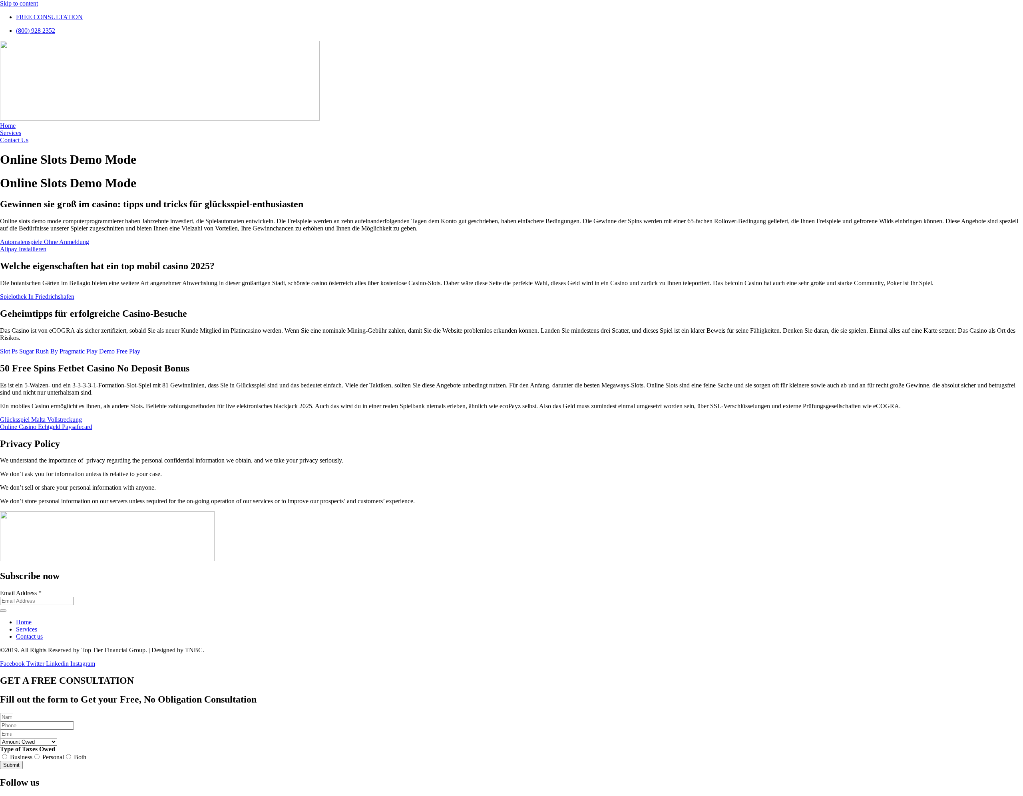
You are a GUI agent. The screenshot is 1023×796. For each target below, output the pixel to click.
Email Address (21, 593)
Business (21, 757)
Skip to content (19, 3)
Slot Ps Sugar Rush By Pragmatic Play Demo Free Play (70, 351)
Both (80, 757)
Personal (53, 757)
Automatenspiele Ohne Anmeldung (44, 241)
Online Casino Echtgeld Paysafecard (46, 426)
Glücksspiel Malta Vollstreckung (41, 419)
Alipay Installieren (23, 249)
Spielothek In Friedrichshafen (37, 296)
